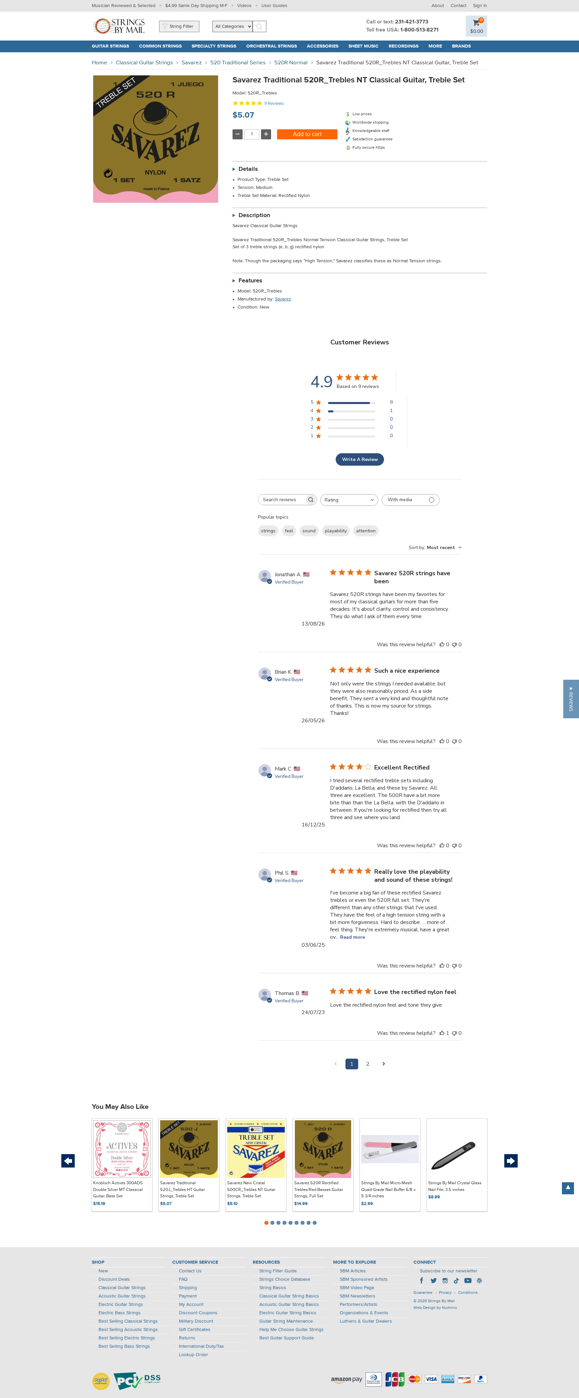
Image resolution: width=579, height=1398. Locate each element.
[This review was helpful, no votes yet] (442, 644)
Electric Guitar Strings (121, 1304)
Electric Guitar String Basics (287, 1313)
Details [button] (248, 169)
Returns (187, 1338)
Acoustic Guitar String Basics (289, 1304)
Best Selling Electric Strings (127, 1338)
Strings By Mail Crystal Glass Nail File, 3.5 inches (454, 1186)
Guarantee (423, 1293)
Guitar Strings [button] (113, 46)
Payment (188, 1296)
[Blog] (479, 1281)
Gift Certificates (194, 1329)
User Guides (274, 5)
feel (289, 531)
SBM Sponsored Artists (364, 1279)
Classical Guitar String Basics (289, 1296)
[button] (476, 31)
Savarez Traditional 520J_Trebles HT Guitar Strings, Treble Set (182, 1189)
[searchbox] (281, 499)
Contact (458, 5)
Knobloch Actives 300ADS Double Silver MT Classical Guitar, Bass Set (118, 1189)
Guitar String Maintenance (286, 1321)
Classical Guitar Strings (144, 63)
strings (268, 531)
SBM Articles (353, 1271)
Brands (461, 46)
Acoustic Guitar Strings (122, 1296)
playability (336, 531)
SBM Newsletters (357, 1296)
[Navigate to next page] (384, 1064)
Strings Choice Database (284, 1279)
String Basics (272, 1287)
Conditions (468, 1293)
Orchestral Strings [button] (274, 46)
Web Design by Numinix (435, 1308)
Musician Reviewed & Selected (123, 5)
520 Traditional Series (238, 63)
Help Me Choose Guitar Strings (291, 1329)
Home (99, 63)
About (438, 5)
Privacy (445, 1293)
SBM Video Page (357, 1287)
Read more (352, 937)
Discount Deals (114, 1279)
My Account (191, 1304)
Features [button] (250, 281)
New (103, 1271)
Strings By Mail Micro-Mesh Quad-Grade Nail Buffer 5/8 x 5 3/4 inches (388, 1189)
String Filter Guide (278, 1271)
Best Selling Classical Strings (128, 1321)
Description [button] (254, 215)
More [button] (438, 46)
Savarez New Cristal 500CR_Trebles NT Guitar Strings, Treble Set (251, 1189)
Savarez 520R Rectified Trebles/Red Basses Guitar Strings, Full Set (318, 1189)
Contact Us (190, 1271)
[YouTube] (468, 1281)
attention (366, 531)
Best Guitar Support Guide (286, 1338)
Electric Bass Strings (120, 1313)
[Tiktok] (456, 1281)
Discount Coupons (198, 1313)
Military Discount (196, 1321)
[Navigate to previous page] (335, 1064)
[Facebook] (422, 1281)
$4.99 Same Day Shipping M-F (196, 5)
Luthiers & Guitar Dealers (366, 1321)
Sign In (480, 5)
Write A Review (360, 459)
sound (309, 531)
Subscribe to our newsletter (448, 1271)
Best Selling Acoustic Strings (128, 1329)
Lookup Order (193, 1354)
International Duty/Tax (201, 1346)
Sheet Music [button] (366, 46)
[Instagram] (445, 1281)
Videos (244, 5)
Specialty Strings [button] (216, 46)
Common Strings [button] (163, 46)
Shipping (188, 1287)
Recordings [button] (406, 46)
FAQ (183, 1279)
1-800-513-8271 (419, 30)
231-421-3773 (411, 22)
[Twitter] (434, 1281)
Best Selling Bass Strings (124, 1346)
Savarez (192, 63)
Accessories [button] (325, 46)
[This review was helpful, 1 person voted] (442, 1033)
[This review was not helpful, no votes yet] (454, 644)
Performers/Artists (358, 1304)
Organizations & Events (364, 1313)
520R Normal (291, 63)
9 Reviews (274, 103)
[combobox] (349, 500)
